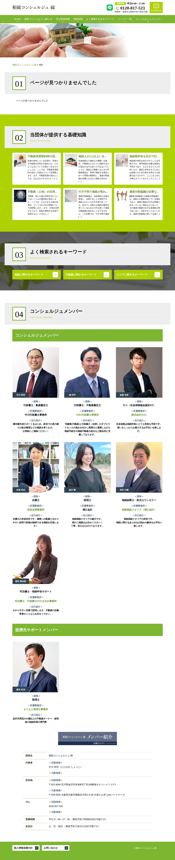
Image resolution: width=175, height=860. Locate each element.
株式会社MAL (139, 414)
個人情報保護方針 (23, 848)
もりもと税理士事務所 (36, 709)
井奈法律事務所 (35, 509)
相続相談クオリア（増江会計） (139, 509)
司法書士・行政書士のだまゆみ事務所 (36, 601)
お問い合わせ (51, 848)
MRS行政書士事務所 (87, 414)
